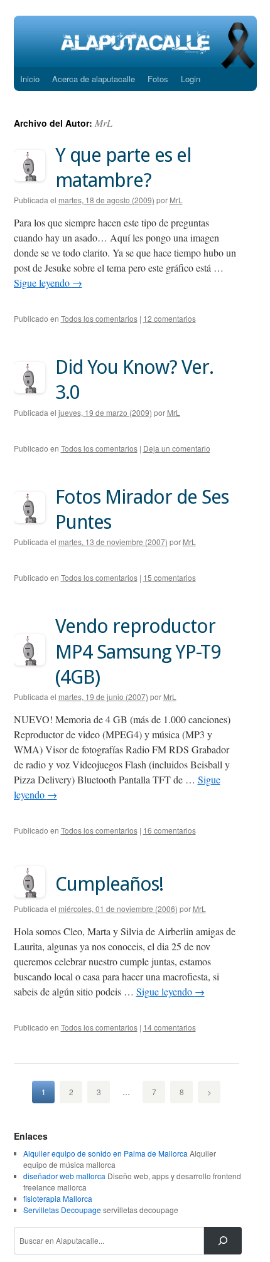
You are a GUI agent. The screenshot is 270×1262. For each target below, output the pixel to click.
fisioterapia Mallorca (57, 1198)
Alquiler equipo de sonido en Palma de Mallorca (105, 1153)
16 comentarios (169, 830)
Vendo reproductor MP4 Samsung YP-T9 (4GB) (137, 651)
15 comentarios (169, 577)
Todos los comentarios (99, 318)
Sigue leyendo (48, 282)
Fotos (158, 79)
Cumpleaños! (109, 883)
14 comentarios (169, 1027)
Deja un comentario (176, 448)
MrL (103, 122)
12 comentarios (169, 318)
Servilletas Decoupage (62, 1209)
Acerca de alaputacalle (93, 79)
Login (190, 79)
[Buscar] (223, 1240)
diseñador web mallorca (64, 1175)
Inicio (30, 79)
